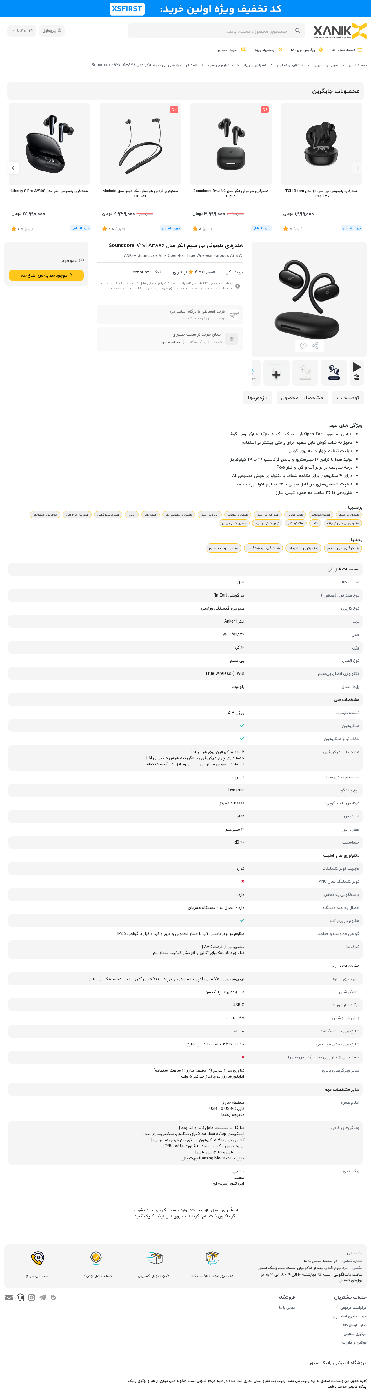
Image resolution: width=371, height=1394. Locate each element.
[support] (20, 1298)
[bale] (53, 1298)
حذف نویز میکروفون (45, 514)
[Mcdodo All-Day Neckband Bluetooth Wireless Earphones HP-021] (140, 144)
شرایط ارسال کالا (355, 1325)
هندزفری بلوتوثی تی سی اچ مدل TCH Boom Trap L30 (321, 193)
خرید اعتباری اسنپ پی (350, 1316)
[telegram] (42, 1298)
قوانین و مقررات (354, 1342)
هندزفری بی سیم (220, 65)
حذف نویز (151, 514)
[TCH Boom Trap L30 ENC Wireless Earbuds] (321, 144)
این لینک (163, 1216)
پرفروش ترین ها (303, 50)
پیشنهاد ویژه (265, 50)
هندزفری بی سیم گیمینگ (343, 523)
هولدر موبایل (295, 514)
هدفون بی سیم (349, 514)
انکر (230, 272)
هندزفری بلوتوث (238, 514)
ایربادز (132, 514)
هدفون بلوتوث (321, 514)
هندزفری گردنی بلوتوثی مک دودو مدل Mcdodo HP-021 (140, 193)
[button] (358, 168)
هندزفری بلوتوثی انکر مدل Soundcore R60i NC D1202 (230, 193)
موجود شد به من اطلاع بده (44, 275)
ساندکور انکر (295, 523)
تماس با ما (287, 1307)
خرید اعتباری (228, 50)
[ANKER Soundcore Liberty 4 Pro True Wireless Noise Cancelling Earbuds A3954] (49, 144)
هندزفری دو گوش (108, 514)
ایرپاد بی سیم (210, 514)
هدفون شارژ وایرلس (234, 523)
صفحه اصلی (358, 65)
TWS (315, 523)
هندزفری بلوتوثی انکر (179, 514)
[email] (9, 1298)
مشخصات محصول (302, 397)
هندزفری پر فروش (77, 514)
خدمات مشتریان (350, 1297)
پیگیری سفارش (355, 1334)
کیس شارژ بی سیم (267, 523)
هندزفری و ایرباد (254, 65)
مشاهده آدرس (169, 342)
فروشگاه (287, 1297)
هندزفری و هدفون (290, 65)
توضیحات (348, 397)
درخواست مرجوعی (353, 1307)
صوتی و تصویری (326, 65)
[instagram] (31, 1298)
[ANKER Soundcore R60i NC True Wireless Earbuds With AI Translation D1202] (231, 144)
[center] (298, 31)
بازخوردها (258, 397)
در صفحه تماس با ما (320, 1261)
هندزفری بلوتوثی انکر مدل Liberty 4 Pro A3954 (49, 191)
